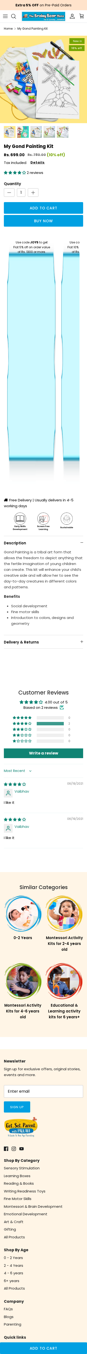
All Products (14, 1237)
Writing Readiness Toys (24, 1191)
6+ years (11, 1280)
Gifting (10, 1229)
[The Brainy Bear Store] (43, 16)
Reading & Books (19, 1183)
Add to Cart (43, 208)
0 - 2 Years (13, 1257)
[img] (15, 784)
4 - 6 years (13, 1273)
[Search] (16, 16)
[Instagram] (14, 1149)
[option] (43, 79)
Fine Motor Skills (17, 1198)
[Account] (71, 16)
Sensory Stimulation (22, 1168)
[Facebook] (6, 1149)
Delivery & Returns (21, 642)
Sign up (17, 1107)
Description (15, 543)
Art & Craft (13, 1221)
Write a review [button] (43, 753)
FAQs (8, 1308)
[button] (15, 172)
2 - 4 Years (13, 1265)
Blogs (9, 1316)
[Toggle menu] (5, 16)
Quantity (12, 183)
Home (8, 28)
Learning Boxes (17, 1175)
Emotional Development (25, 1214)
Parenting (12, 1324)
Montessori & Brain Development (33, 1206)
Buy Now (43, 220)
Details (37, 162)
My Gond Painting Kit (32, 28)
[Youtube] (21, 1149)
